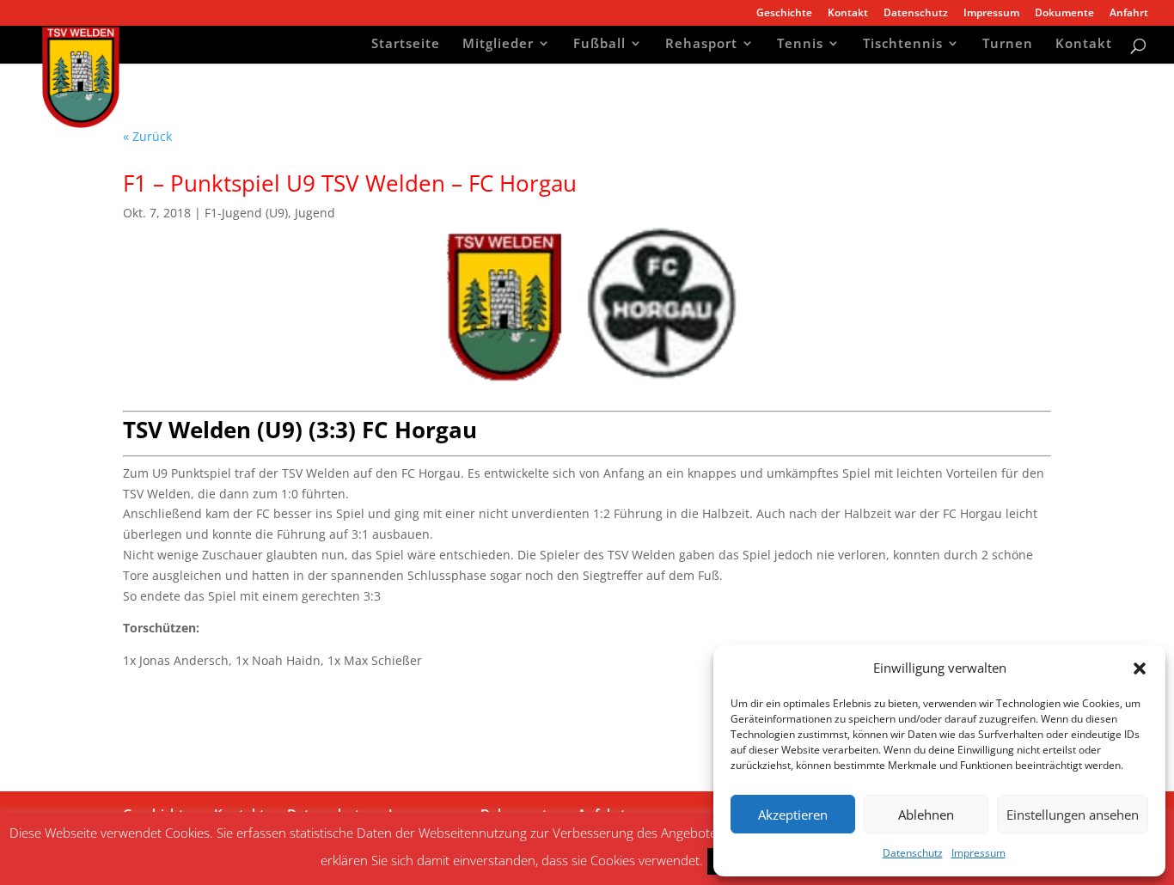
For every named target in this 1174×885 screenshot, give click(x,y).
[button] (1139, 668)
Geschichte (784, 14)
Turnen (1007, 45)
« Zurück (147, 136)
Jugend (315, 212)
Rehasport (701, 45)
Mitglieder (498, 45)
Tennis (800, 45)
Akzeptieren (793, 814)
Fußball (599, 45)
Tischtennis (903, 45)
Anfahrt (1129, 14)
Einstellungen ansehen (1072, 814)
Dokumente (1064, 14)
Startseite (405, 45)
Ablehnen (926, 814)
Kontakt (848, 14)
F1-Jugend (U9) (246, 212)
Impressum (978, 852)
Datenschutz (913, 852)
